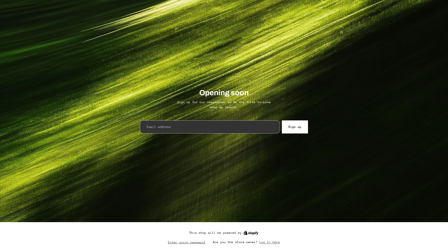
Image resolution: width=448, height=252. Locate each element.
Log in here (269, 242)
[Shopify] (251, 233)
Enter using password (186, 242)
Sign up (294, 127)
